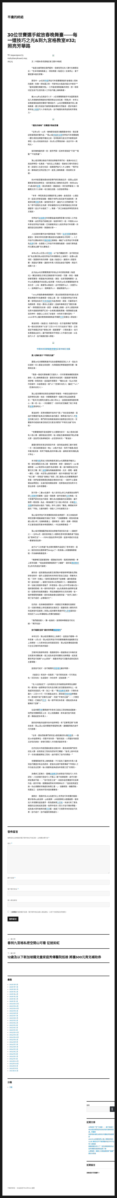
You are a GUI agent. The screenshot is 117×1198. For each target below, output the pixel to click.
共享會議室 (47, 301)
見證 (31, 243)
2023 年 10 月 (14, 1064)
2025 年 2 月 (13, 1028)
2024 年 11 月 (13, 1035)
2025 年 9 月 (13, 1011)
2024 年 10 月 (14, 1037)
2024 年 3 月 (13, 1054)
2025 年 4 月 (13, 1023)
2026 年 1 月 (13, 1001)
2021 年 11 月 (13, 1071)
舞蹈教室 (75, 563)
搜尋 (88, 1105)
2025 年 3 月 (13, 1025)
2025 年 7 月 (13, 1016)
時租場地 (57, 668)
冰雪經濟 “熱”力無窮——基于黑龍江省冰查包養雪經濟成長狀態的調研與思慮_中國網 (101, 1129)
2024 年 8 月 (13, 1042)
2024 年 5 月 (13, 1049)
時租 (46, 81)
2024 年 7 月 (13, 1044)
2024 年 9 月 (13, 1040)
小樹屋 (36, 109)
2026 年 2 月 (13, 999)
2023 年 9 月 (13, 1066)
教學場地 (53, 349)
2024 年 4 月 (13, 1052)
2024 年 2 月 (13, 1056)
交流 (62, 317)
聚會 (41, 710)
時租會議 (68, 694)
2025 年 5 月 (13, 1020)
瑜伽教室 (42, 218)
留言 (10, 843)
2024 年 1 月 (13, 1059)
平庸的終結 (16, 17)
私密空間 (66, 234)
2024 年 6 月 (13, 1047)
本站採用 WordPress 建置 (26, 1188)
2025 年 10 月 (14, 1008)
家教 (38, 186)
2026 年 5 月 (13, 992)
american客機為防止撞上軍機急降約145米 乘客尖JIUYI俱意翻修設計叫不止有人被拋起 (101, 1141)
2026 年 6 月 (13, 989)
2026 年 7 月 (13, 987)
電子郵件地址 (13, 889)
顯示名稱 (11, 878)
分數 (10, 1087)
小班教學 (33, 496)
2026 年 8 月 (13, 985)
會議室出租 (57, 135)
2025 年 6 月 (13, 1018)
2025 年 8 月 (13, 1013)
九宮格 (67, 611)
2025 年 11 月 (13, 1006)
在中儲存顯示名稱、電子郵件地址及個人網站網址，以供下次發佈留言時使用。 (39, 912)
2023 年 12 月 (14, 1061)
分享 (68, 496)
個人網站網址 (12, 900)
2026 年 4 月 (13, 994)
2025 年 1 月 (13, 1030)
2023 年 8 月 (13, 1068)
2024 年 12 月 (14, 1032)
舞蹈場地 (48, 240)
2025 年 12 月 (14, 1004)
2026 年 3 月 (13, 996)
